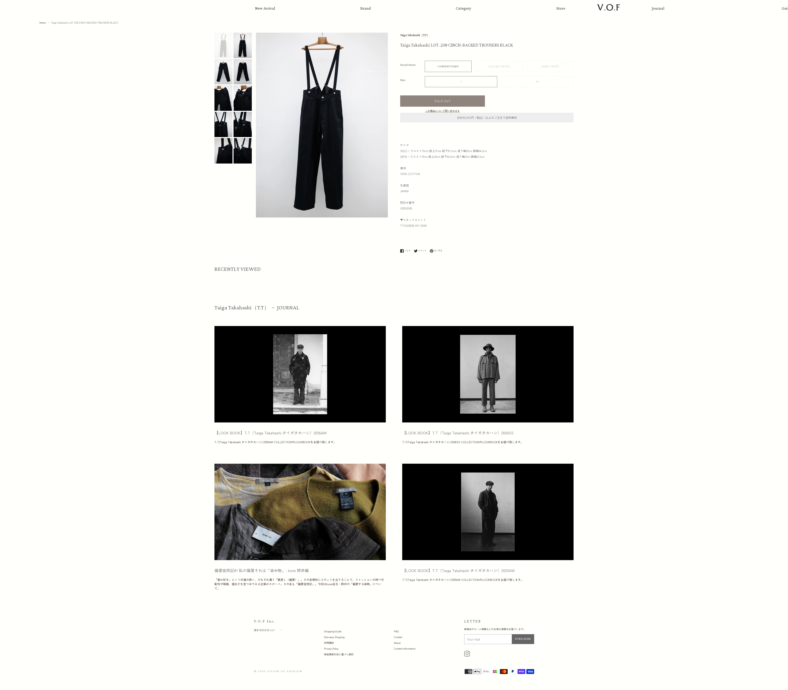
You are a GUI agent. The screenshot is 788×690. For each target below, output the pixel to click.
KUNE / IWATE (550, 66)
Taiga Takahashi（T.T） (415, 35)
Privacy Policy (331, 648)
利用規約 (329, 642)
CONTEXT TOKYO (448, 66)
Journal (658, 8)
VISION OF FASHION (284, 671)
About (397, 642)
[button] (384, 125)
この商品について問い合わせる (442, 110)
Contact (398, 637)
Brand (365, 8)
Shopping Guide (332, 631)
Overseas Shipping (334, 637)
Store (560, 8)
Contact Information (405, 648)
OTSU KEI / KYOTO (499, 66)
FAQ (396, 631)
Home (42, 22)
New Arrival (265, 8)
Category (463, 8)
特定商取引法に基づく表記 (339, 654)
